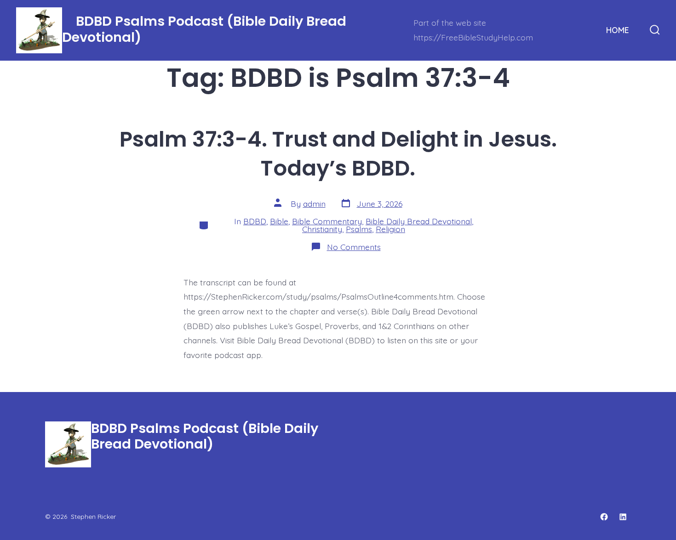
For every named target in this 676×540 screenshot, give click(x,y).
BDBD (254, 221)
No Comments (354, 247)
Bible (279, 221)
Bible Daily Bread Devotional (419, 221)
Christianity (322, 229)
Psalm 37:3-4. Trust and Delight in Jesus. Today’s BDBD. (338, 153)
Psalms (359, 229)
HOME (617, 30)
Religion (390, 229)
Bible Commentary (327, 221)
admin (314, 204)
